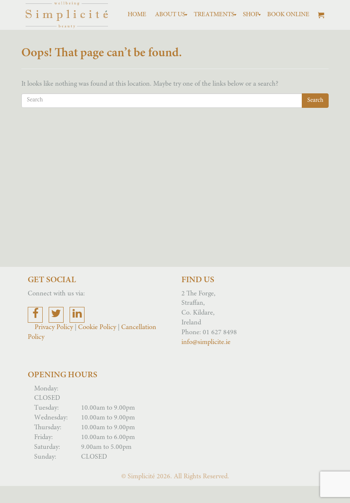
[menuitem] (137, 15)
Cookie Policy (97, 327)
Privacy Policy (55, 327)
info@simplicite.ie (205, 342)
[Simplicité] (66, 15)
